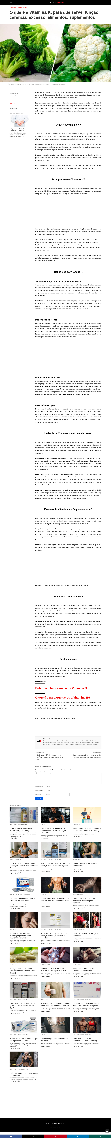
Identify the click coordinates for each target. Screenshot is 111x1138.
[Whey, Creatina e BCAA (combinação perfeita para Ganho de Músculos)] (87, 815)
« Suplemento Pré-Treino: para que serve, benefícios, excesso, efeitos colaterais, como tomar (49, 757)
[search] (100, 3)
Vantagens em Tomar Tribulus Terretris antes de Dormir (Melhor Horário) (22, 971)
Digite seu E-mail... (40, 790)
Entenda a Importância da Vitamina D (61, 688)
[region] (68, 212)
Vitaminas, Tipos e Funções (18, 8)
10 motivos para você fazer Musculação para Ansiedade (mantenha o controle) (20, 936)
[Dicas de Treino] (55, 3)
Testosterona (77, 859)
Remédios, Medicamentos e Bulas (20, 894)
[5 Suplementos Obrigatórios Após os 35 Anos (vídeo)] (20, 121)
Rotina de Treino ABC (79, 929)
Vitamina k (13, 103)
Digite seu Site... (39, 794)
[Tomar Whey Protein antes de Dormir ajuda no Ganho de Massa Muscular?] (55, 990)
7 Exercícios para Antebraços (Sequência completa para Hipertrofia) (84, 901)
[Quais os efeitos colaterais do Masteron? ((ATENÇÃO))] (24, 815)
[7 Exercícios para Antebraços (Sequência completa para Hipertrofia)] (87, 885)
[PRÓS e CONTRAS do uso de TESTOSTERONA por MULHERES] (55, 955)
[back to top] (107, 1131)
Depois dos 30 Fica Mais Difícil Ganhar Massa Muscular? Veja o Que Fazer (53, 830)
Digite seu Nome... (40, 786)
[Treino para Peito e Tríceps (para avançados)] (87, 920)
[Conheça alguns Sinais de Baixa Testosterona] (87, 850)
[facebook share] (11, 1136)
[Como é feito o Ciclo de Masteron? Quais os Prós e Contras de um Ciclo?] (24, 990)
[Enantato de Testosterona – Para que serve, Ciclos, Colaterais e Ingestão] (55, 850)
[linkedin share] (78, 1136)
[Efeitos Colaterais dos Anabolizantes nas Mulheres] (24, 1059)
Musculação (13, 929)
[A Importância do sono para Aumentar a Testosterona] (87, 955)
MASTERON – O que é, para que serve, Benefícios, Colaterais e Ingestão (54, 936)
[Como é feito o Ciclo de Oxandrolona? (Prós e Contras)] (87, 1025)
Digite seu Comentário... (41, 771)
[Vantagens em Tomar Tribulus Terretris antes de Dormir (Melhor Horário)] (24, 955)
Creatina (43, 894)
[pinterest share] (55, 1136)
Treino (43, 824)
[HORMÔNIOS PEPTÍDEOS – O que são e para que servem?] (24, 1025)
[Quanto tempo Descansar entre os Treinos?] (55, 1025)
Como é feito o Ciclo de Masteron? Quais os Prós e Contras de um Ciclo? (23, 1006)
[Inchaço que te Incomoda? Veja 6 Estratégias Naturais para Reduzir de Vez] (24, 850)
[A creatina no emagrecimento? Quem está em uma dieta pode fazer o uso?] (55, 885)
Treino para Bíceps (78, 894)
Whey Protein (45, 999)
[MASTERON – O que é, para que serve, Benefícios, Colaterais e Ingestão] (55, 920)
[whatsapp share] (100, 1136)
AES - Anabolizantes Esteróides (19, 824)
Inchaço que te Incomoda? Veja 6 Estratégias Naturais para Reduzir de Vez (24, 866)
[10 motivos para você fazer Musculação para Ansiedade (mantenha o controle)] (24, 920)
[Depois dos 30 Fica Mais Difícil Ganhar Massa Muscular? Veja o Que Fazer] (55, 815)
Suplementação (77, 824)
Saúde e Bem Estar (15, 859)
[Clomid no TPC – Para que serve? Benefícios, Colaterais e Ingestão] (87, 990)
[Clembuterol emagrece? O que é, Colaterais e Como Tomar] (24, 885)
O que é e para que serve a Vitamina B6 (62, 697)
